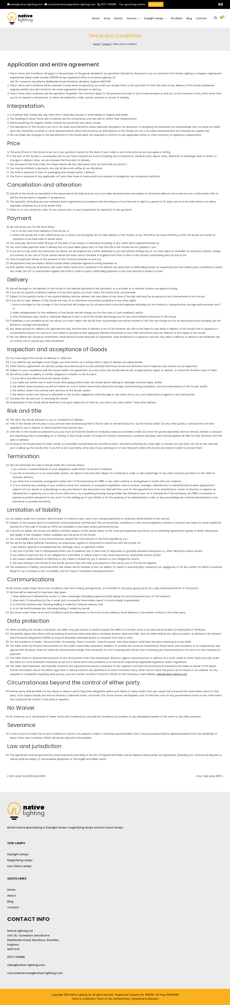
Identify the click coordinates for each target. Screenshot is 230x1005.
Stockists (176, 18)
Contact (201, 18)
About (96, 18)
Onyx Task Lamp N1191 (208, 776)
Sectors (132, 18)
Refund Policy (122, 998)
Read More (156, 4)
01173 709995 (108, 4)
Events (118, 18)
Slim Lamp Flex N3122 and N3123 (27, 776)
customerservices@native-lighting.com (72, 4)
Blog (189, 18)
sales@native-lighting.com (26, 4)
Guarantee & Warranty (145, 998)
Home (11, 890)
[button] (138, 18)
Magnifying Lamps (19, 860)
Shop (107, 18)
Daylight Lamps (153, 18)
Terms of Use (104, 998)
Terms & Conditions (83, 998)
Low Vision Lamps (19, 866)
